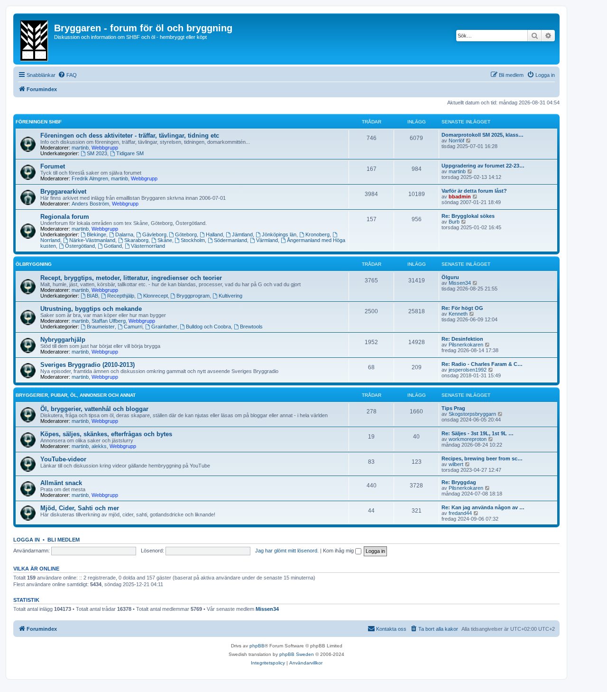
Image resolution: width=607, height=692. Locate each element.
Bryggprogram (193, 296)
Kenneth (458, 314)
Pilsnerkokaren (466, 344)
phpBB (257, 645)
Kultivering (230, 296)
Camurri (133, 326)
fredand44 (460, 513)
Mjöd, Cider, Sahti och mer (79, 508)
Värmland (267, 240)
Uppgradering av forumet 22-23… (482, 165)
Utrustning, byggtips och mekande (91, 308)
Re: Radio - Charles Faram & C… (482, 364)
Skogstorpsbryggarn (472, 414)
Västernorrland (148, 246)
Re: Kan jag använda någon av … (482, 507)
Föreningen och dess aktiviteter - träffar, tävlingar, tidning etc (129, 135)
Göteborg (186, 234)
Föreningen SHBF (39, 121)
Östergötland (80, 246)
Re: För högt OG (462, 308)
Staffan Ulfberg (109, 321)
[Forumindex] (35, 39)
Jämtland (242, 234)
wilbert (456, 464)
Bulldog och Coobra (208, 326)
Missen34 (460, 283)
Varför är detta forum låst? (474, 191)
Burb (454, 221)
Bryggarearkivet (63, 191)
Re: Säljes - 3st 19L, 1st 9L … (477, 433)
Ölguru (450, 277)
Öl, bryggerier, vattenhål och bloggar (94, 408)
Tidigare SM (130, 153)
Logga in (26, 539)
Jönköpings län (279, 234)
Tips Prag (453, 408)
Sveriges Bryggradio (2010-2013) (87, 364)
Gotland (113, 246)
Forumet (52, 166)
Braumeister (101, 326)
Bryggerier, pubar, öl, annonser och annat (76, 395)
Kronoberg (317, 234)
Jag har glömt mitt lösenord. (287, 550)
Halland (214, 234)
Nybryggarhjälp (62, 339)
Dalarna (124, 234)
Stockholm (193, 240)
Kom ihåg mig (339, 550)
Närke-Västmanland (92, 240)
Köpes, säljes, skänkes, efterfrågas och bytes (106, 434)
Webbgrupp (105, 147)
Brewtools (251, 326)
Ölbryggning (34, 264)
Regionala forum (64, 216)
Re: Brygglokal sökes (468, 216)
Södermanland (230, 240)
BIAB (92, 296)
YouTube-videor (63, 459)
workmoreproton (468, 439)
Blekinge (96, 234)
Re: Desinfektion (462, 339)
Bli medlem (63, 539)
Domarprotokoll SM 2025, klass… (482, 135)
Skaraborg (136, 240)
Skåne (164, 240)
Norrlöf (456, 140)
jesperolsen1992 (468, 370)
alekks (99, 446)
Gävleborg (154, 234)
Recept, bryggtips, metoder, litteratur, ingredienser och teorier (131, 277)
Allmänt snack (61, 482)
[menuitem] (67, 75)
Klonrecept (155, 296)
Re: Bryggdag (458, 482)
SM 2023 (97, 153)
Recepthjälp (120, 296)
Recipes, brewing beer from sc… (482, 458)
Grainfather (164, 326)
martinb (80, 147)
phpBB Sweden (296, 654)
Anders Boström (90, 203)
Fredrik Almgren (90, 178)
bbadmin (460, 196)
